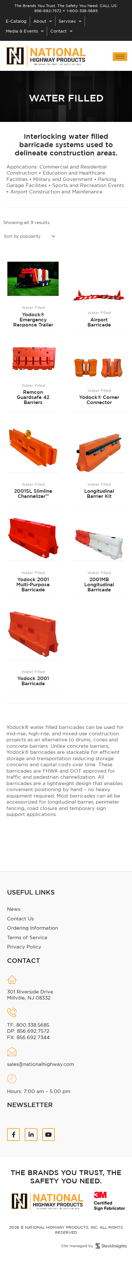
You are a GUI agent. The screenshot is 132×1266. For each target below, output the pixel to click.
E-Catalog (16, 21)
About (39, 21)
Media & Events (22, 31)
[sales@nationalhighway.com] (12, 1051)
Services (67, 21)
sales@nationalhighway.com (40, 1064)
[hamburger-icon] (120, 56)
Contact (58, 31)
